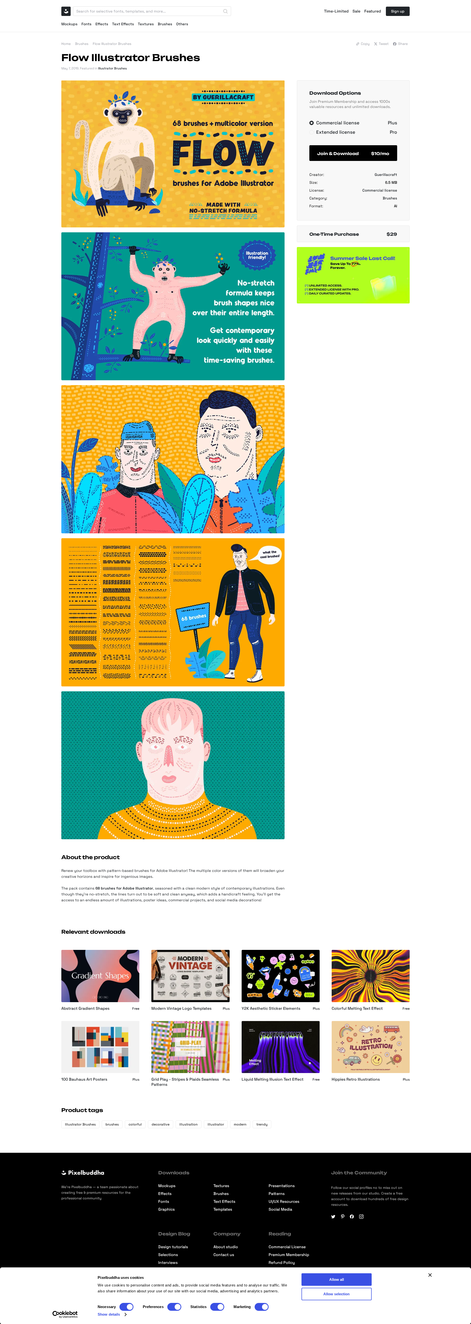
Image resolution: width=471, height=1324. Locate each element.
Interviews (168, 1263)
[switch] (174, 1307)
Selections (168, 1255)
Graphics (166, 1209)
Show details (109, 1314)
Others (182, 24)
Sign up (398, 11)
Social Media (280, 1209)
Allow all (336, 1279)
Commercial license (379, 190)
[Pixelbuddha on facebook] (352, 1216)
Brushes (165, 24)
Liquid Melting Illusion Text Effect (272, 1079)
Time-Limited (336, 11)
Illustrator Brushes (112, 68)
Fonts (86, 24)
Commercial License (287, 1247)
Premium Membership (289, 1255)
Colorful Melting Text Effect (357, 1008)
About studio (225, 1247)
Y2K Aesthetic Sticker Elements (271, 1008)
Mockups (69, 24)
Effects (101, 24)
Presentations (282, 1186)
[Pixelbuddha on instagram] (361, 1216)
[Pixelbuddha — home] (66, 11)
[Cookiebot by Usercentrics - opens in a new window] (65, 1314)
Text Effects (123, 24)
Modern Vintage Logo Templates (181, 1008)
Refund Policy (282, 1263)
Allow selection (336, 1294)
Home (66, 43)
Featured (372, 11)
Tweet (384, 43)
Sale (356, 11)
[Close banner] (430, 1275)
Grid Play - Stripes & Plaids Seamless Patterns (185, 1082)
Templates (222, 1209)
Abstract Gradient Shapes (85, 1008)
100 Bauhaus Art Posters (84, 1079)
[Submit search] (225, 11)
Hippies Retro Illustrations (356, 1079)
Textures (146, 24)
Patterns (277, 1194)
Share (403, 43)
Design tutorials (173, 1247)
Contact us (223, 1255)
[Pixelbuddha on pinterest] (342, 1216)
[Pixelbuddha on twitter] (333, 1216)
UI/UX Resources (284, 1202)
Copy (365, 43)
